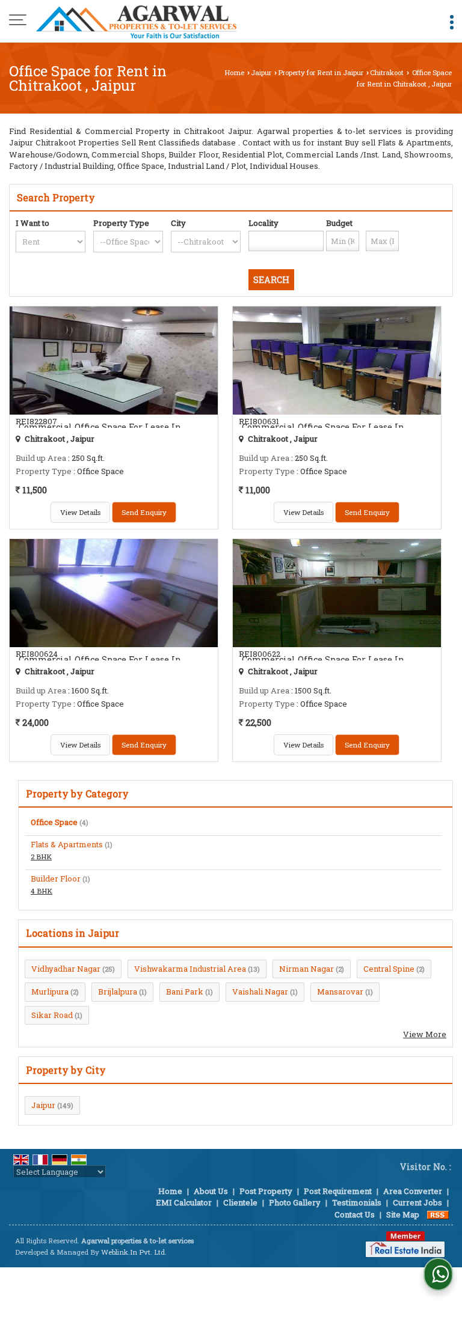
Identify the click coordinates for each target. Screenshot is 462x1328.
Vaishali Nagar (260, 991)
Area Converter (412, 1191)
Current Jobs (417, 1202)
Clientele (240, 1202)
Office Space (54, 822)
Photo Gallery (295, 1202)
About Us (211, 1191)
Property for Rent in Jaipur (320, 72)
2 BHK (41, 856)
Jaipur (261, 72)
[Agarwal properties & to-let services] (136, 21)
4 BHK (41, 890)
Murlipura (50, 991)
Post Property (265, 1191)
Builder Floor (56, 878)
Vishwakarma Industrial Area (190, 968)
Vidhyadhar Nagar (65, 968)
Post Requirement (338, 1191)
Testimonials (356, 1202)
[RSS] (438, 1214)
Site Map (402, 1214)
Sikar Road (52, 1015)
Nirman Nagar (306, 968)
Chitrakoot (387, 72)
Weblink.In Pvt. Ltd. (134, 1251)
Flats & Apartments (67, 844)
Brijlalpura (117, 991)
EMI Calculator (184, 1202)
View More (424, 1034)
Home (234, 72)
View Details (80, 512)
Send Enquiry (144, 512)
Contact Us (354, 1214)
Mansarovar (340, 991)
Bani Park (184, 991)
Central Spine (388, 968)
